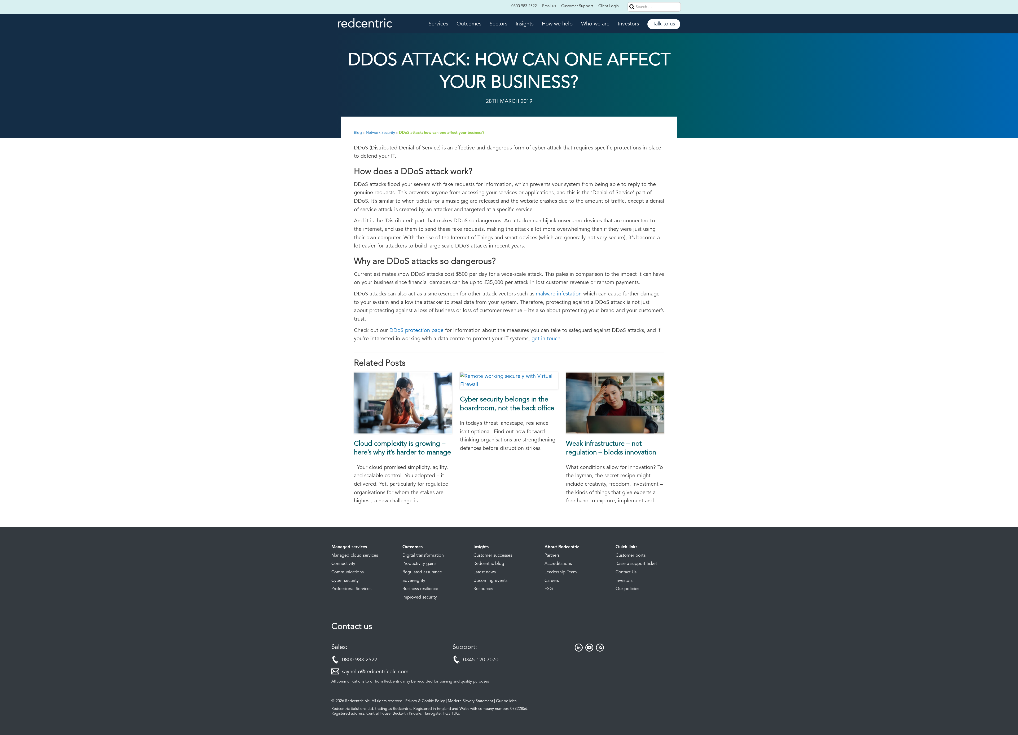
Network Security (380, 133)
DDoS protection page (416, 330)
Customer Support (577, 6)
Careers (552, 581)
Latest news (484, 572)
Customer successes (492, 556)
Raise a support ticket (636, 564)
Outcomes (469, 24)
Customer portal (631, 556)
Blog (358, 133)
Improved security (419, 597)
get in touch (546, 339)
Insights (524, 24)
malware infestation (559, 294)
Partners (552, 556)
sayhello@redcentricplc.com (375, 672)
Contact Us (626, 572)
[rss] (600, 650)
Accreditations (558, 564)
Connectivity (343, 564)
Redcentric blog (488, 564)
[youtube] (589, 650)
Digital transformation (423, 556)
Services (438, 24)
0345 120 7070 (480, 660)
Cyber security (345, 581)
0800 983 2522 (524, 6)
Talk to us (664, 24)
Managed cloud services (354, 556)
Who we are (595, 24)
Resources (483, 589)
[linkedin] (579, 650)
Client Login (608, 6)
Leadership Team (561, 572)
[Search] (684, 7)
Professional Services (351, 589)
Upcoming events (490, 581)
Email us (549, 6)
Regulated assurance (422, 572)
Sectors (498, 24)
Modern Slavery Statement (470, 701)
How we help (557, 24)
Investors (628, 24)
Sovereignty (413, 581)
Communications (347, 572)
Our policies (627, 589)
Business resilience (420, 589)
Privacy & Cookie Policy (425, 701)
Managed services (349, 547)
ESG (549, 589)
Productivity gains (419, 564)
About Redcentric (562, 547)
